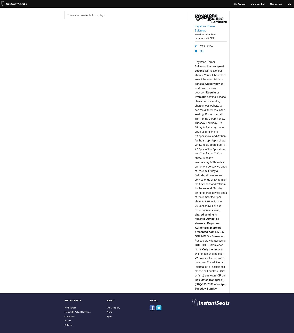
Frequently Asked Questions (77, 311)
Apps (109, 316)
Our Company (113, 307)
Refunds (68, 324)
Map (202, 51)
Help (289, 3)
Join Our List (258, 3)
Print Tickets (70, 307)
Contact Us (276, 3)
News (109, 311)
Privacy (67, 320)
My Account (240, 3)
